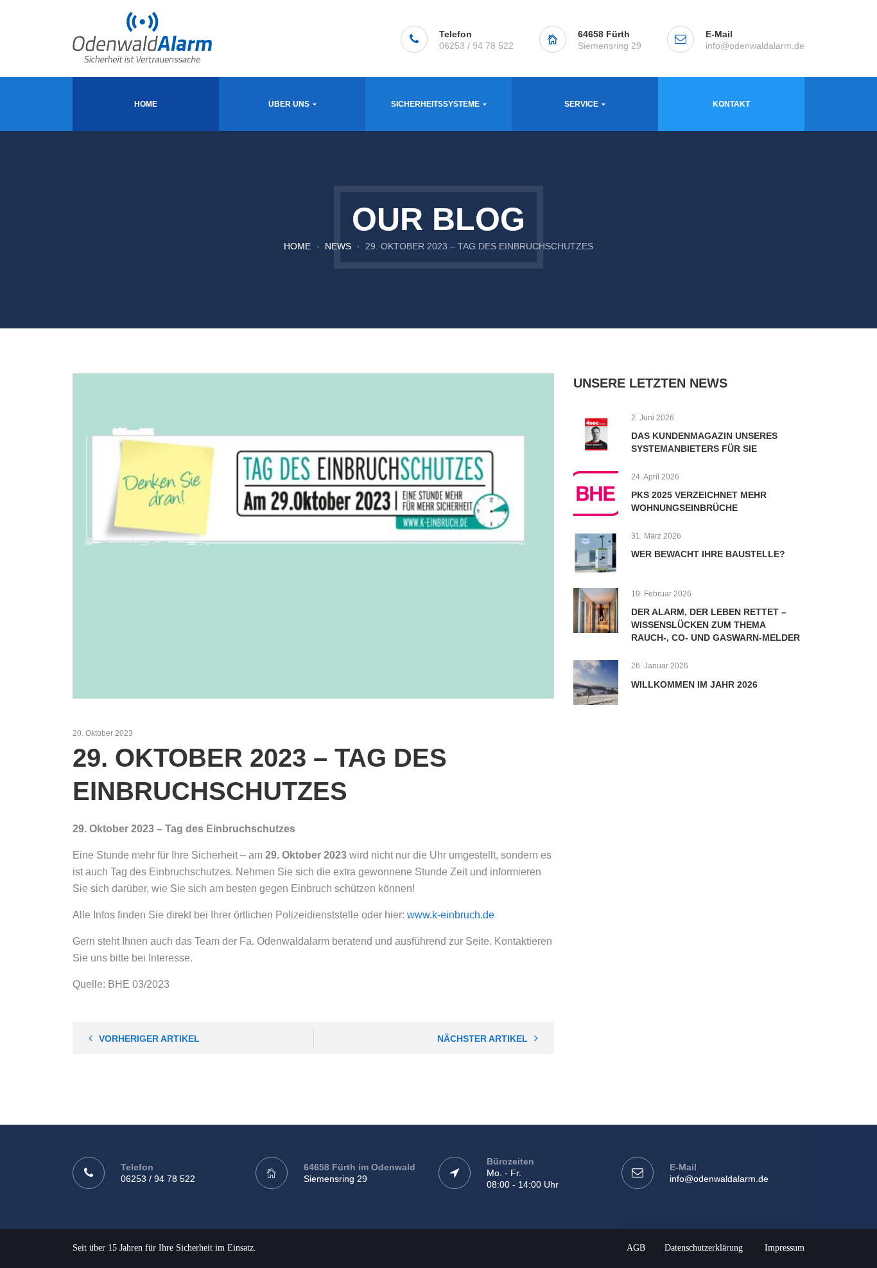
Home (297, 246)
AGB (636, 1248)
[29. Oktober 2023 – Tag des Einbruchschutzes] (313, 536)
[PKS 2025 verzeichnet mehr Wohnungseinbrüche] (595, 493)
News (338, 246)
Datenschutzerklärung (703, 1248)
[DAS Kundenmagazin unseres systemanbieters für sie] (595, 434)
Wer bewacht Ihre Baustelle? (708, 554)
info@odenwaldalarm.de (755, 45)
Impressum (784, 1248)
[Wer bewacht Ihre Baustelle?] (595, 552)
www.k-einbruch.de (450, 914)
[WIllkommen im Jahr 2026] (595, 682)
